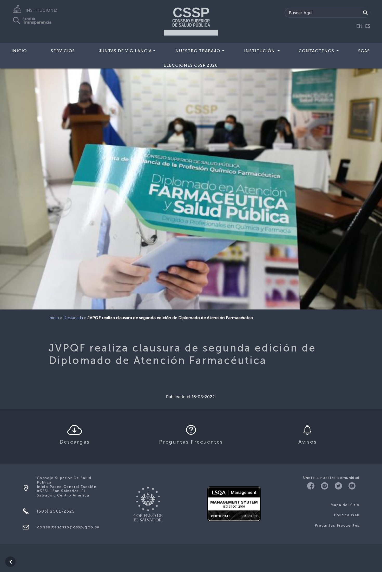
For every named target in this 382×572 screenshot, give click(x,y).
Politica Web (347, 515)
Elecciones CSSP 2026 (190, 65)
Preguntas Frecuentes (337, 525)
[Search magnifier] (365, 12)
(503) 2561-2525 (56, 511)
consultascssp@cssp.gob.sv (68, 527)
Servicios (63, 50)
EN (359, 26)
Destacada (73, 317)
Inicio (19, 50)
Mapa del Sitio (345, 505)
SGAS (364, 50)
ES (367, 26)
